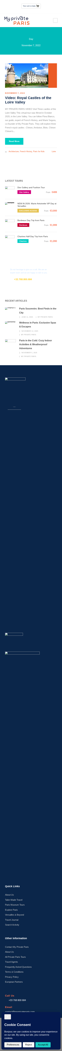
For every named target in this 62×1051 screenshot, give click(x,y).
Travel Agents (11, 962)
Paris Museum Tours (15, 905)
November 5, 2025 (29, 352)
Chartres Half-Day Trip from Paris (32, 236)
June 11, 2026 (27, 317)
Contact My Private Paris (17, 947)
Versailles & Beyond (14, 915)
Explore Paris (11, 910)
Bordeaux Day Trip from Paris (30, 220)
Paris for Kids (39, 151)
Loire (54, 151)
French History (26, 151)
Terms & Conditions (14, 972)
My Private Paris (45, 317)
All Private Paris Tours (15, 957)
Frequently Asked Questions (18, 967)
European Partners (14, 982)
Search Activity (12, 925)
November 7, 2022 (15, 93)
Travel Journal (11, 920)
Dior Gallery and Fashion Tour (31, 187)
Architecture (14, 151)
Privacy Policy (12, 977)
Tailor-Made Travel (13, 900)
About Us (9, 895)
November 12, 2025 (29, 331)
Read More (14, 141)
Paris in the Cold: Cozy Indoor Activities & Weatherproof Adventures (35, 344)
